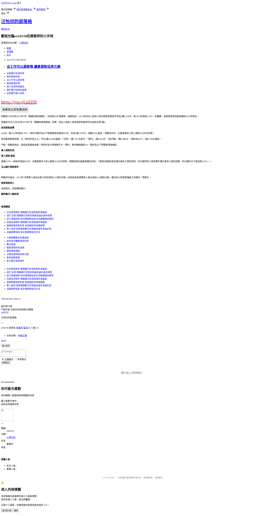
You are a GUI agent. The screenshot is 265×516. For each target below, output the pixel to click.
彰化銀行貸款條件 (15, 261)
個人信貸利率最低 (15, 86)
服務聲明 (158, 478)
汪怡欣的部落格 (16, 21)
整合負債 (11, 244)
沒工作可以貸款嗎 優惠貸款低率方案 (33, 66)
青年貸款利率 (13, 76)
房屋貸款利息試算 (15, 247)
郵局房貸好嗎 (13, 83)
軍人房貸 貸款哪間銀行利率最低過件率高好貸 (29, 229)
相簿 (9, 48)
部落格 (10, 51)
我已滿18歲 (6, 511)
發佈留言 (5, 363)
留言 (25, 328)
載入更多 (5, 346)
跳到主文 (5, 29)
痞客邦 (19, 328)
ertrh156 (4, 312)
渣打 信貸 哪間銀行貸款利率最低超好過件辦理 (29, 215)
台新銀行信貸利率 (15, 73)
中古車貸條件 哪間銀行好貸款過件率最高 (27, 212)
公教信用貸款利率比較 (18, 254)
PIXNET (112, 478)
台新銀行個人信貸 (15, 93)
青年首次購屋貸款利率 (18, 241)
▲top (3, 340)
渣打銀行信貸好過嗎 (16, 90)
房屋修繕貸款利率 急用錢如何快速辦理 (26, 225)
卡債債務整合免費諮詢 (18, 238)
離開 (16, 511)
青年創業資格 (13, 257)
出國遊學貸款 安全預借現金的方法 (23, 232)
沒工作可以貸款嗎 (15, 80)
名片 (9, 55)
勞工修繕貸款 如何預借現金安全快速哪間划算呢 (30, 219)
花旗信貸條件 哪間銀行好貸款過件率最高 (27, 222)
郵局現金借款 (13, 251)
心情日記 (23, 43)
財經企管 (22, 335)
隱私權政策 (148, 478)
